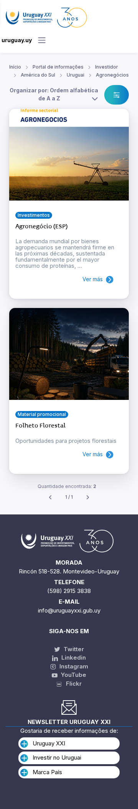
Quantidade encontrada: (67, 486)
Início (15, 67)
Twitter (73, 649)
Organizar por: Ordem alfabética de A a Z (54, 94)
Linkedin (73, 657)
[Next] (87, 497)
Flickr (71, 683)
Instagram (73, 666)
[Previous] (50, 497)
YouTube (72, 674)
